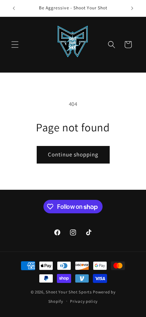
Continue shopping (73, 154)
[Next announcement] (132, 8)
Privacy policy (84, 301)
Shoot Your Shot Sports (69, 292)
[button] (15, 44)
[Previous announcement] (14, 8)
